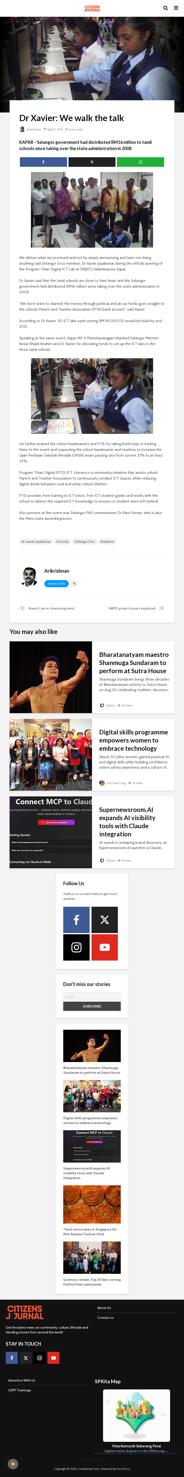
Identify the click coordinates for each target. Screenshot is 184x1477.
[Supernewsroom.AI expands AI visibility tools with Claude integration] (51, 832)
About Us (104, 1308)
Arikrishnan (33, 129)
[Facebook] (76, 920)
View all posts (56, 583)
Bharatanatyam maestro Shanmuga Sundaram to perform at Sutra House (134, 663)
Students (107, 541)
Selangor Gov (85, 541)
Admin (110, 705)
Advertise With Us (21, 1380)
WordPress (123, 1469)
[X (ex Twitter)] (105, 920)
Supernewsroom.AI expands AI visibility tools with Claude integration (127, 822)
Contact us (105, 1317)
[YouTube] (105, 947)
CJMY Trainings (19, 1390)
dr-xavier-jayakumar (36, 541)
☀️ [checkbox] (13, 1464)
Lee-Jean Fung (116, 783)
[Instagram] (76, 947)
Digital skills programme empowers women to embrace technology (133, 740)
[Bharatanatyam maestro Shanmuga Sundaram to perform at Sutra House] (51, 677)
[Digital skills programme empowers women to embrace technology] (51, 754)
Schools (62, 541)
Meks (96, 1469)
